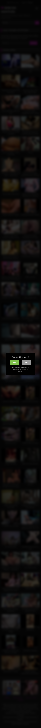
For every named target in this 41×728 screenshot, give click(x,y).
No (26, 363)
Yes (14, 363)
